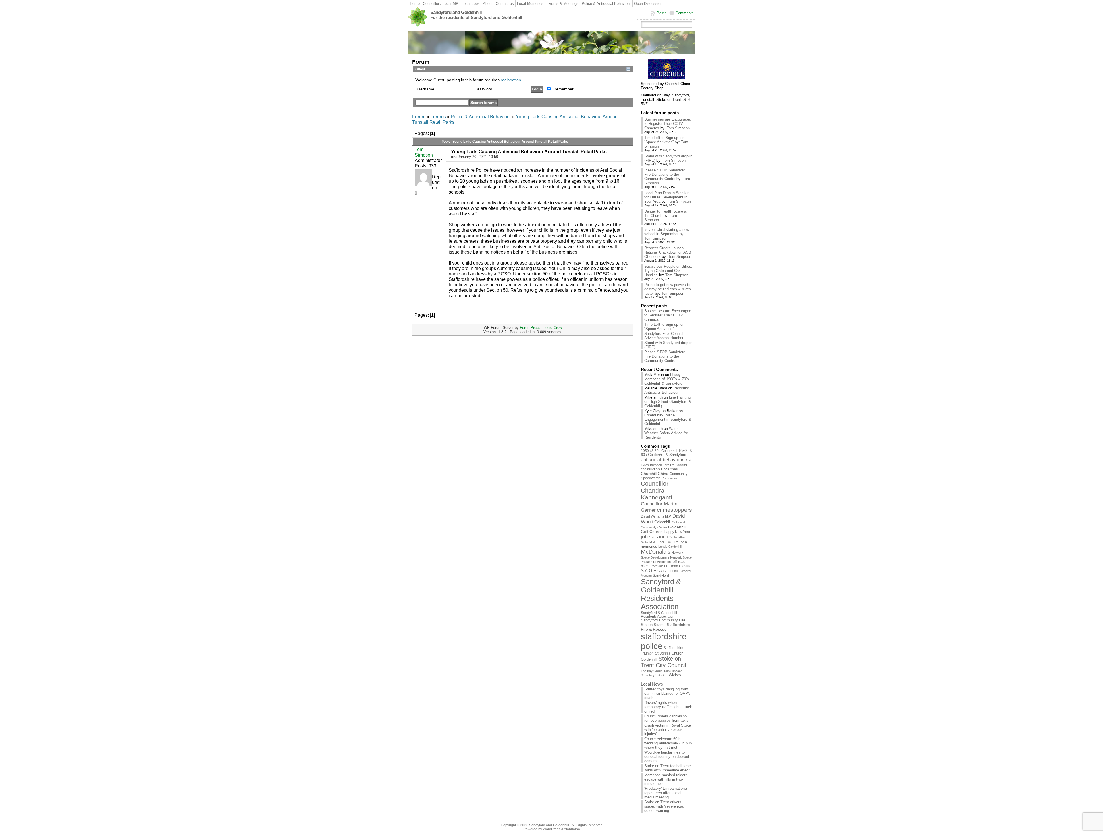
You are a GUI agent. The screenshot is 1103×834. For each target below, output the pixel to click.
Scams (660, 625)
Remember (563, 89)
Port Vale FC (659, 566)
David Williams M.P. (656, 516)
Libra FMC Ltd (668, 542)
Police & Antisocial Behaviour (606, 3)
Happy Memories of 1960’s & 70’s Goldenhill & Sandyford (666, 378)
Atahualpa (572, 829)
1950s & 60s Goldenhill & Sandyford (666, 453)
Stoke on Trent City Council (663, 661)
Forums (438, 116)
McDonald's (655, 552)
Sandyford (661, 576)
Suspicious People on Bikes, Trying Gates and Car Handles (668, 270)
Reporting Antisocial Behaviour (666, 390)
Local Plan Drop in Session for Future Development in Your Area (666, 197)
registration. (511, 80)
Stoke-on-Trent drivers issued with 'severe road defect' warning (664, 806)
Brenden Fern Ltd (662, 465)
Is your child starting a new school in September (666, 231)
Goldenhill (662, 522)
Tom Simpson (424, 152)
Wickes (675, 675)
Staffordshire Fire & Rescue (665, 627)
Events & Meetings (563, 3)
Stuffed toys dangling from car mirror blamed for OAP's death (667, 693)
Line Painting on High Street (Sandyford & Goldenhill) (667, 401)
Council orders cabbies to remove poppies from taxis (666, 718)
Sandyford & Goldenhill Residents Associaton (659, 614)
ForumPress (530, 327)
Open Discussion (648, 3)
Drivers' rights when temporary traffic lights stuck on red (668, 706)
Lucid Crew (552, 327)
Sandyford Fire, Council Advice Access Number (663, 335)
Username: (426, 89)
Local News (652, 684)
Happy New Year (677, 532)
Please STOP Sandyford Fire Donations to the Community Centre (664, 174)
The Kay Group (651, 671)
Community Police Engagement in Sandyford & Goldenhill (667, 419)
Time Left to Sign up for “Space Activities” (664, 140)
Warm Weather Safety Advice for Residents (666, 432)
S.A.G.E (648, 570)
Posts (661, 13)
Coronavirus (670, 478)
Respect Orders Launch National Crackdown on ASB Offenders (667, 252)
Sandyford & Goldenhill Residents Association (661, 594)
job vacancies (656, 537)
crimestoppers (674, 510)
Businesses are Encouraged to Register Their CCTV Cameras (667, 123)
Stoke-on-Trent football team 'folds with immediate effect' (668, 768)
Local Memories (530, 3)
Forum (418, 116)
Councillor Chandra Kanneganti (656, 490)
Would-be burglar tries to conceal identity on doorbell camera (667, 756)
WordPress (551, 829)
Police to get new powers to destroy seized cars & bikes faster (667, 289)
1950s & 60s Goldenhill (659, 451)
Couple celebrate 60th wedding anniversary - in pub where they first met (668, 743)
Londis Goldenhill (670, 546)
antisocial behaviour (662, 459)
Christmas (669, 469)
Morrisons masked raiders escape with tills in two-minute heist (665, 779)
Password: (485, 89)
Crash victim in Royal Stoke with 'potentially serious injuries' (667, 729)
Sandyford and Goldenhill (456, 12)
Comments (685, 13)
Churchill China (654, 473)
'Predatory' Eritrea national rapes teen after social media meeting (666, 792)
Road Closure (680, 566)
